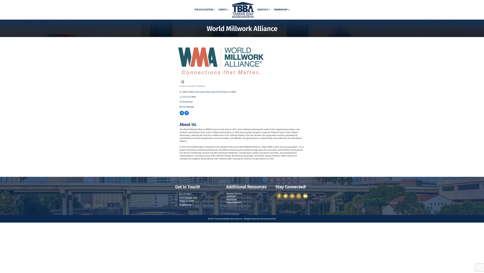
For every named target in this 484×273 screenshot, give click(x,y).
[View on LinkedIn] (182, 114)
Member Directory (234, 193)
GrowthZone (271, 219)
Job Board (230, 196)
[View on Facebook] (186, 114)
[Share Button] (182, 82)
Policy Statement (233, 202)
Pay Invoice (231, 199)
